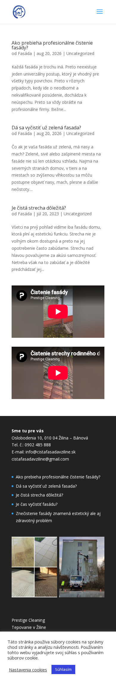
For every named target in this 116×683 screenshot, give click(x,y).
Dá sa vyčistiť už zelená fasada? (46, 127)
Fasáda (25, 53)
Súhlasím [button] (63, 669)
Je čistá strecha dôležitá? (39, 208)
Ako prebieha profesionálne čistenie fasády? (52, 45)
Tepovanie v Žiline (29, 627)
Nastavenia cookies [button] (28, 669)
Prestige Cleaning (28, 620)
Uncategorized (80, 53)
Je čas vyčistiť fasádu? (36, 504)
